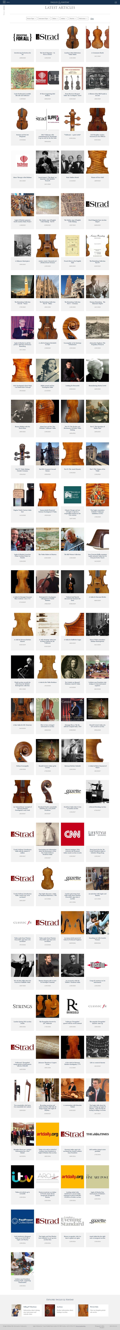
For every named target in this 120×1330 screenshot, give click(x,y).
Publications (82, 18)
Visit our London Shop (81, 1326)
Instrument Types (43, 18)
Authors (63, 18)
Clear (92, 18)
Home (4, 13)
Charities (72, 18)
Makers (54, 18)
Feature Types (30, 18)
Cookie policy (24, 1326)
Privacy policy (17, 1326)
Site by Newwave (113, 1326)
